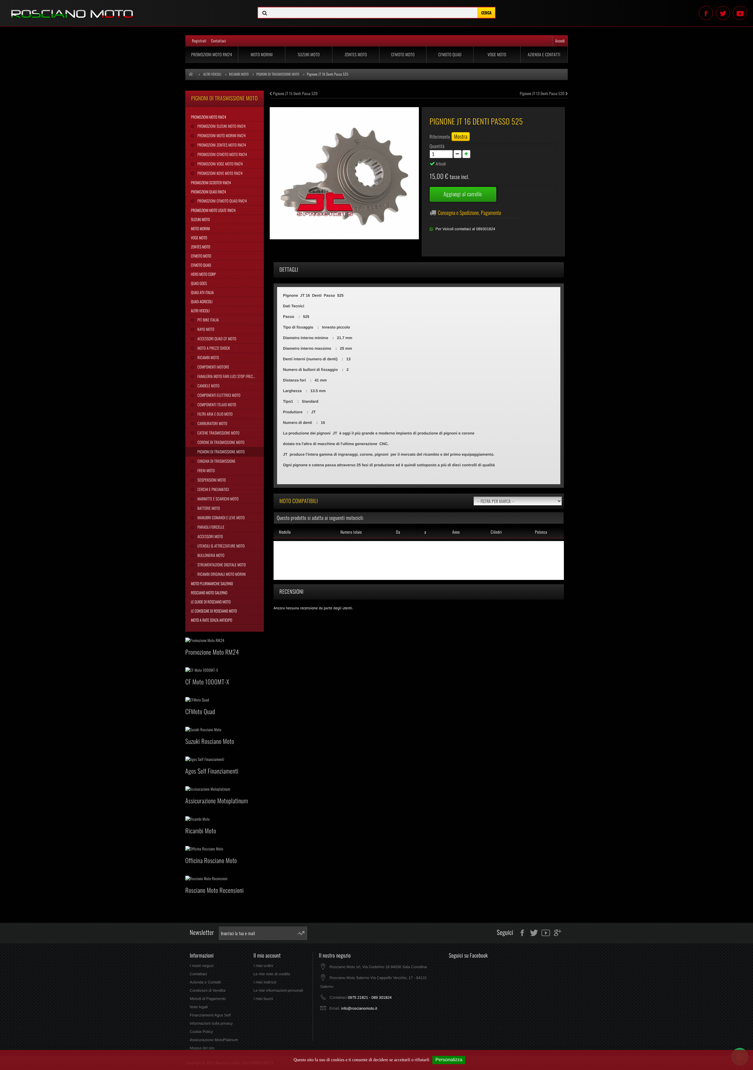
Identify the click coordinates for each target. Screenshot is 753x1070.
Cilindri (496, 532)
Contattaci (218, 41)
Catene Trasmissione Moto (217, 433)
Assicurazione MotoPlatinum (214, 1040)
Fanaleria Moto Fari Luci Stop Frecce (226, 376)
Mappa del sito (202, 1048)
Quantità (437, 146)
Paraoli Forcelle (210, 527)
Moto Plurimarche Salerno (212, 583)
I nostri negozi (202, 965)
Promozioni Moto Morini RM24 (221, 135)
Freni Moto (205, 470)
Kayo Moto (205, 329)
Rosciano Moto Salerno (209, 592)
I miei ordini (263, 965)
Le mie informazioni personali (278, 990)
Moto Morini (262, 55)
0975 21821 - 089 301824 (370, 997)
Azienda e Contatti (544, 55)
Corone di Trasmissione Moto (220, 442)
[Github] (740, 13)
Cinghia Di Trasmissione (215, 461)
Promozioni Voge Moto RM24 (219, 164)
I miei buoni (263, 998)
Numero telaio (351, 532)
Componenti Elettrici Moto (218, 395)
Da (398, 532)
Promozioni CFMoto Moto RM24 (221, 154)
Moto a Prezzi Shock (213, 348)
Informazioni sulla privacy (211, 1023)
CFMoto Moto (403, 55)
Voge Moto (497, 55)
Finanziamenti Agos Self (210, 1015)
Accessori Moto (209, 536)
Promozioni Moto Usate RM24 (213, 210)
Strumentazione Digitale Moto (221, 565)
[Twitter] (723, 13)
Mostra (460, 136)
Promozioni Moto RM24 (211, 55)
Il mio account (267, 955)
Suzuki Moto (309, 55)
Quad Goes (199, 283)
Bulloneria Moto (210, 555)
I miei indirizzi (265, 982)
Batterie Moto (208, 508)
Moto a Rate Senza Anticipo (211, 620)
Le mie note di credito (272, 974)
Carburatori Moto (211, 423)
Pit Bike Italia (207, 320)
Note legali (199, 1007)
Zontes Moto (356, 55)
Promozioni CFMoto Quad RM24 (221, 201)
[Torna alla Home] (190, 74)
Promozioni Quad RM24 (208, 192)
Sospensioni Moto (211, 480)
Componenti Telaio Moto (216, 404)
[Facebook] (706, 13)
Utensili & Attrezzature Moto (220, 546)
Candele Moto (207, 386)
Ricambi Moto (207, 357)
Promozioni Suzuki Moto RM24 (221, 126)
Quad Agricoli (201, 301)
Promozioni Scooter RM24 (211, 182)
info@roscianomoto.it (359, 1008)
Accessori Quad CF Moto (216, 338)
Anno (456, 532)
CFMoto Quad (450, 55)
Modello (285, 532)
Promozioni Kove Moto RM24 (219, 173)
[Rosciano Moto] (125, 9)
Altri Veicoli (200, 310)
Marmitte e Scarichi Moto (217, 499)
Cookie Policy (201, 1031)
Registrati (199, 41)
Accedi (560, 41)
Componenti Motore (212, 367)
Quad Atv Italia (202, 292)
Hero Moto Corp (203, 274)
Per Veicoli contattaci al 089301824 (465, 229)
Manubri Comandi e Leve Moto (220, 517)
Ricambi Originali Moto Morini (221, 574)
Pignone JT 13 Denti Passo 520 (542, 93)
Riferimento (440, 137)
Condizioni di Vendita (207, 990)
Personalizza (448, 1059)
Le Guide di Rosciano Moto (211, 602)
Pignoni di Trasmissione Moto (220, 451)
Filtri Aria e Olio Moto (214, 414)
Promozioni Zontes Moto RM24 (221, 145)
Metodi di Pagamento (208, 998)
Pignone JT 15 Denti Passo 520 (295, 93)
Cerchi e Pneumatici (212, 489)
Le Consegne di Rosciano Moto (214, 611)
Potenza (541, 532)
